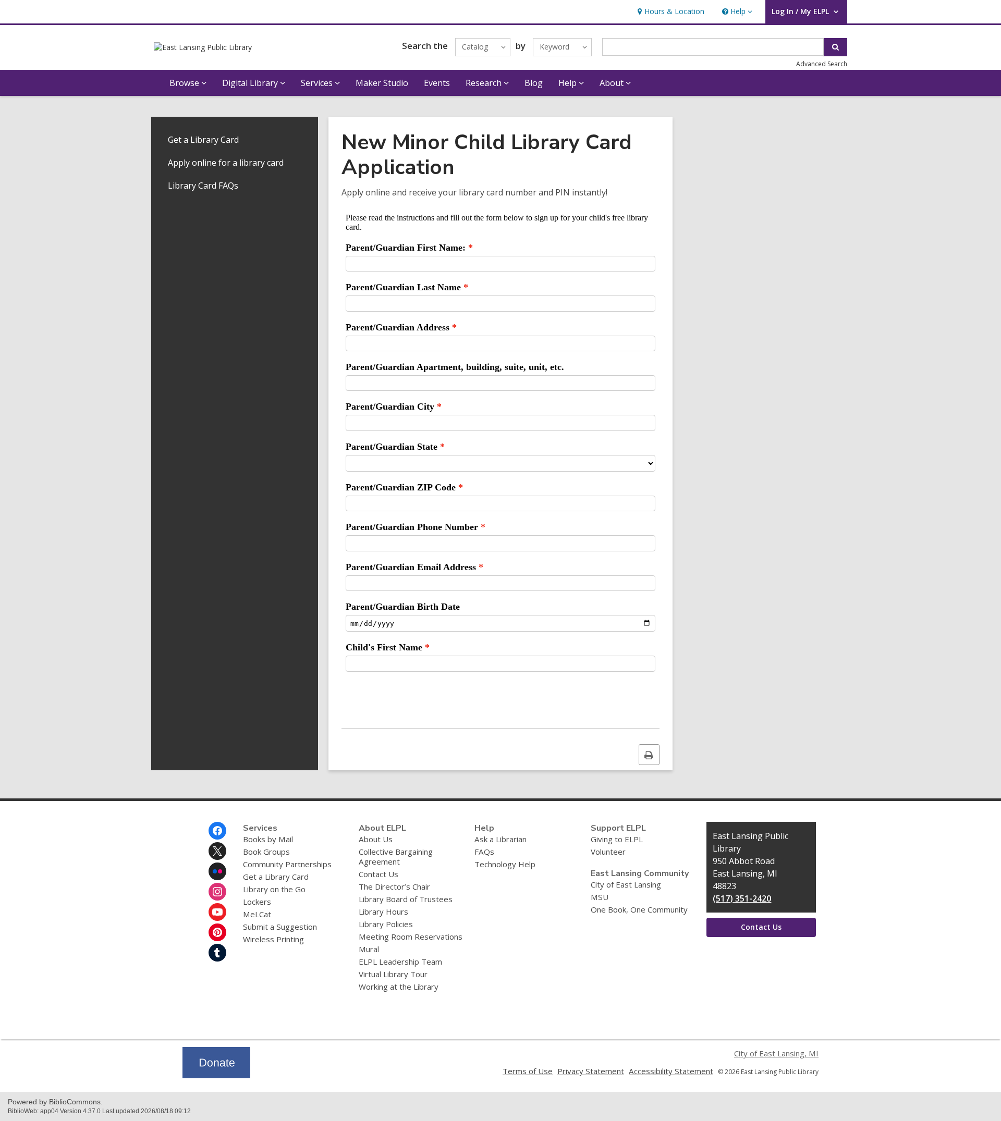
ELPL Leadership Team (400, 961)
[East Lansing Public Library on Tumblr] (217, 953)
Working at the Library (398, 986)
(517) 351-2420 (742, 898)
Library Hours (383, 911)
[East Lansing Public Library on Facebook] (217, 831)
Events (437, 83)
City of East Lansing (626, 884)
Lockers (257, 901)
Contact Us (378, 874)
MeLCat (257, 914)
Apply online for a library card (226, 162)
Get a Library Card (203, 139)
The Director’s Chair (394, 886)
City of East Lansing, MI (776, 1053)
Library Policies (386, 924)
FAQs (484, 851)
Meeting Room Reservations (410, 936)
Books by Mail (268, 839)
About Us (376, 839)
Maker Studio (382, 83)
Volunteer (608, 851)
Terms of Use (528, 1071)
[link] (669, 11)
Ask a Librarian (500, 839)
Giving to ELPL (617, 839)
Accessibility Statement (671, 1071)
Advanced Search (821, 63)
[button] (736, 11)
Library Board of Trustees (406, 899)
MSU (599, 897)
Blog (533, 83)
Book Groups (266, 851)
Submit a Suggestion (280, 926)
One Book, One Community (639, 909)
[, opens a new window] (216, 1075)
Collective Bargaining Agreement (396, 856)
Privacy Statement (590, 1071)
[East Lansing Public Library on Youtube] (217, 912)
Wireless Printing (273, 939)
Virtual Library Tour (393, 974)
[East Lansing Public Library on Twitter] (217, 851)
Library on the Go (274, 889)
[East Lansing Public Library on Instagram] (217, 892)
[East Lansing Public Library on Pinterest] (217, 932)
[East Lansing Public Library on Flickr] (217, 871)
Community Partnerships (287, 864)
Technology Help (504, 864)
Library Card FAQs (203, 185)
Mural (369, 949)
